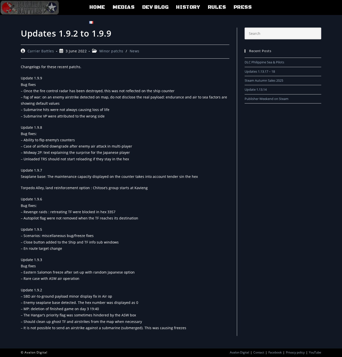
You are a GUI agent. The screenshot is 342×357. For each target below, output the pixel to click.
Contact (258, 352)
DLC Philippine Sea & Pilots (264, 62)
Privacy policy (295, 352)
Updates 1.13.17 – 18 (260, 71)
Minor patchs (111, 51)
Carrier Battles (41, 51)
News (134, 51)
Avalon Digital (239, 352)
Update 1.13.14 (256, 89)
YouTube (315, 352)
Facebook (275, 352)
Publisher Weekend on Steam (266, 98)
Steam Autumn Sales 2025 (264, 80)
